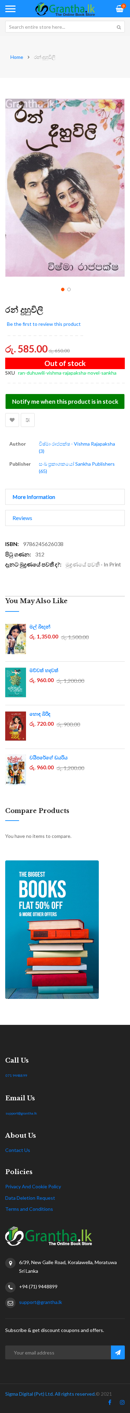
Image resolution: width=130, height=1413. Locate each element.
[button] (62, 289)
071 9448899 (16, 1075)
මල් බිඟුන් (39, 627)
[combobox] (65, 27)
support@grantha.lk (21, 1113)
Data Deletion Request (30, 1198)
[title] (109, 1403)
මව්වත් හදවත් (43, 670)
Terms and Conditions (29, 1209)
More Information (33, 496)
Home (16, 57)
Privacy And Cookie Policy (33, 1186)
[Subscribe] (118, 1352)
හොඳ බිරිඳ (39, 714)
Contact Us (17, 1150)
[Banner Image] (65, 929)
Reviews (22, 518)
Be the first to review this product (44, 324)
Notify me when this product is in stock (65, 401)
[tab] (65, 497)
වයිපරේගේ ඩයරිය (48, 757)
